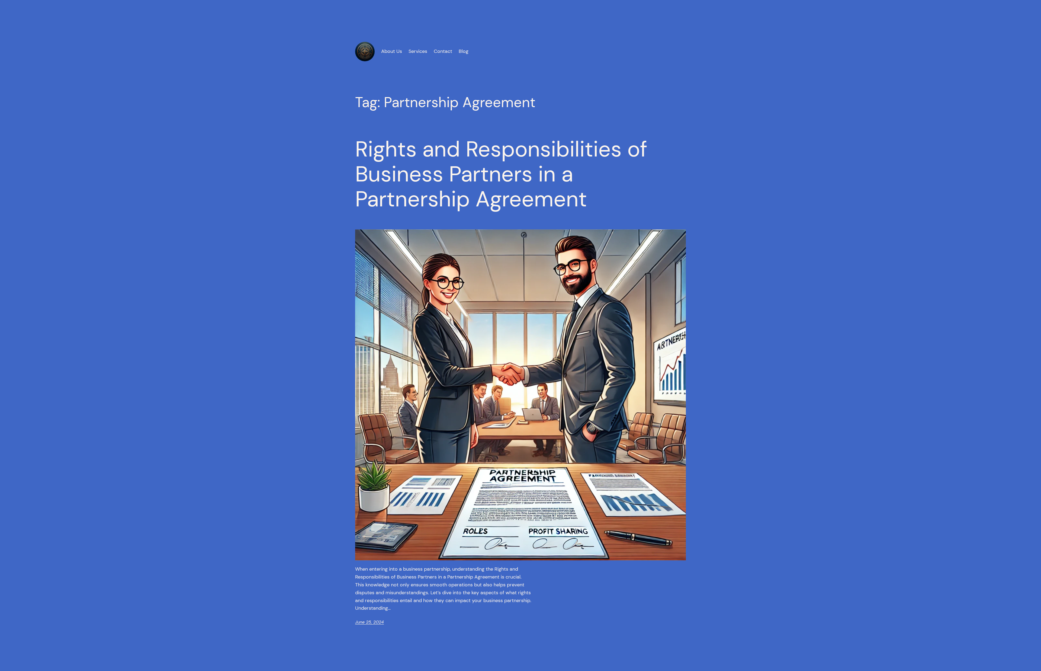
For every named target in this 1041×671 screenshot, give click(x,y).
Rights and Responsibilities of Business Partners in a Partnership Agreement (501, 174)
